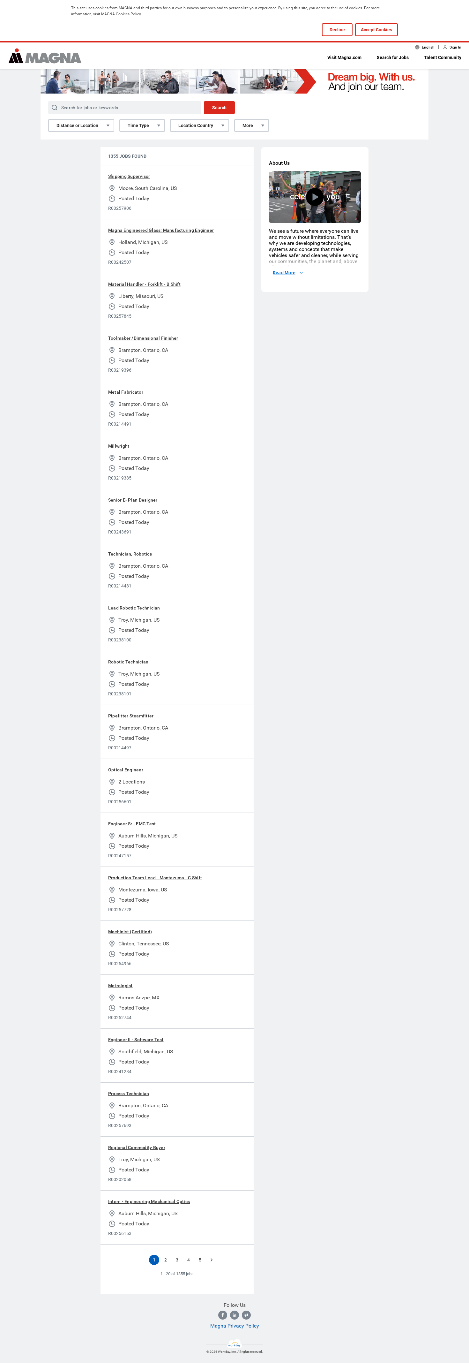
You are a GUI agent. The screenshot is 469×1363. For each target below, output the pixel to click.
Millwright (118, 446)
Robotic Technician (128, 661)
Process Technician (128, 1093)
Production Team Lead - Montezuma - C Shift (155, 877)
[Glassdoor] (246, 1315)
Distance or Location (77, 125)
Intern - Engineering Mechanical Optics (149, 1201)
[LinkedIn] (234, 1315)
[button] (315, 197)
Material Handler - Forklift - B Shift (144, 284)
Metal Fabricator (125, 392)
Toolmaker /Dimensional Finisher (143, 338)
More (247, 125)
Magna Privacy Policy (234, 1326)
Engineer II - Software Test (135, 1039)
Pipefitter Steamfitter (130, 715)
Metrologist (120, 985)
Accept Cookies (376, 29)
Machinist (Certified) (130, 931)
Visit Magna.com (344, 57)
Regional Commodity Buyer (136, 1147)
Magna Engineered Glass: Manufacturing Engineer (161, 230)
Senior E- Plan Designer (133, 500)
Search (219, 107)
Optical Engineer (125, 769)
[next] (211, 1260)
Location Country (195, 125)
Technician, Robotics (130, 554)
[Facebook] (222, 1315)
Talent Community (442, 57)
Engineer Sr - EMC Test (132, 823)
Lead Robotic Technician (134, 607)
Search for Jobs (393, 57)
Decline (337, 29)
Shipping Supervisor (129, 176)
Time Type (138, 125)
